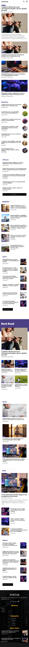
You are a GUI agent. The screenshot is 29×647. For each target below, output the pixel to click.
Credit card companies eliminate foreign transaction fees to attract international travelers (14, 176)
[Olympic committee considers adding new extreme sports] (23, 287)
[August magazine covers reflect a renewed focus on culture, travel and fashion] (5, 208)
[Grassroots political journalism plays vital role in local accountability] (5, 531)
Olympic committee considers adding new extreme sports (11, 285)
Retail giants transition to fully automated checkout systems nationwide (10, 128)
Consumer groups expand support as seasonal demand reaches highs (13, 439)
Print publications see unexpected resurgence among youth (17, 247)
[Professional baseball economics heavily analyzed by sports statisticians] (23, 303)
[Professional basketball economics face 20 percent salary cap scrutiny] (23, 278)
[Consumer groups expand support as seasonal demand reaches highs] (14, 430)
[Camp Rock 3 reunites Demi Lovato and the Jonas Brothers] (25, 121)
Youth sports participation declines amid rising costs (10, 293)
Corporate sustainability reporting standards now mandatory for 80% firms (11, 142)
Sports (3, 367)
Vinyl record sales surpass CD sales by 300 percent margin (18, 237)
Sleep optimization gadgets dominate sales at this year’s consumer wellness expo (18, 227)
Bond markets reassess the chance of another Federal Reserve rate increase (7, 386)
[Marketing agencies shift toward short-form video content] (5, 511)
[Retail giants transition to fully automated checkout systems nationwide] (25, 128)
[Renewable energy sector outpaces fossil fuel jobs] (25, 135)
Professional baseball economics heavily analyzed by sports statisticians (10, 302)
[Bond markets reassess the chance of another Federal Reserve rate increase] (7, 379)
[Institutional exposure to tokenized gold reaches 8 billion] (23, 570)
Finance (3, 91)
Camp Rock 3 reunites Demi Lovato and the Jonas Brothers (11, 120)
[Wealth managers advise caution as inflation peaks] (23, 579)
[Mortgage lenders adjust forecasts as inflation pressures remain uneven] (14, 86)
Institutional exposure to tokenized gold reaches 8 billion (14, 182)
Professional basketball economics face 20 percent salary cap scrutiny (10, 277)
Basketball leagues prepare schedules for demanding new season (13, 74)
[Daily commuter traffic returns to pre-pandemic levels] (5, 521)
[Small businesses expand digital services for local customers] (25, 113)
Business (3, 5)
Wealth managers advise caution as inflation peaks (12, 188)
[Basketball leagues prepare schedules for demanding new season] (14, 66)
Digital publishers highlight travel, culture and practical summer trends (18, 217)
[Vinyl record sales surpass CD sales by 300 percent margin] (5, 238)
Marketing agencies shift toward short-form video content (17, 510)
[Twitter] (16, 602)
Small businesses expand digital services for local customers (10, 112)
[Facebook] (11, 602)
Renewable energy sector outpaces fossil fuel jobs (11, 134)
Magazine (3, 211)
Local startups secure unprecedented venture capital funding (10, 150)
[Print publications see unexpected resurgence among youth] (5, 248)
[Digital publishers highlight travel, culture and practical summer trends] (5, 218)
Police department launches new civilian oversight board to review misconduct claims (14, 460)
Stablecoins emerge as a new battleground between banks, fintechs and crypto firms (14, 169)
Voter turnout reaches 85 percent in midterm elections (14, 495)
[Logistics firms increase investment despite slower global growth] (14, 23)
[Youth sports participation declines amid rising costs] (23, 295)
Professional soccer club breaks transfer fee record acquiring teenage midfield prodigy (10, 269)
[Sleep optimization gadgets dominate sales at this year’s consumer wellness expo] (5, 228)
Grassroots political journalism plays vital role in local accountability (18, 530)
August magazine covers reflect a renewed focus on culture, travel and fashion (18, 207)
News (3, 382)
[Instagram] (13, 602)
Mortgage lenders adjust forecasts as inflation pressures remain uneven (13, 93)
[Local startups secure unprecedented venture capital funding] (25, 150)
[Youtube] (18, 602)
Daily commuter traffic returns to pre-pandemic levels (17, 520)
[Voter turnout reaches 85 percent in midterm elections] (14, 483)
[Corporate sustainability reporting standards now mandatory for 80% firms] (25, 143)
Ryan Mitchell (3, 12)
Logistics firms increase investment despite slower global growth (14, 8)
